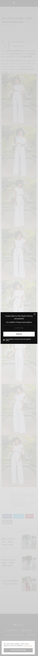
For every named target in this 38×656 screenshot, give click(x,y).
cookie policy (27, 645)
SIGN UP (19, 334)
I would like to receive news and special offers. (18, 340)
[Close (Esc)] (35, 315)
